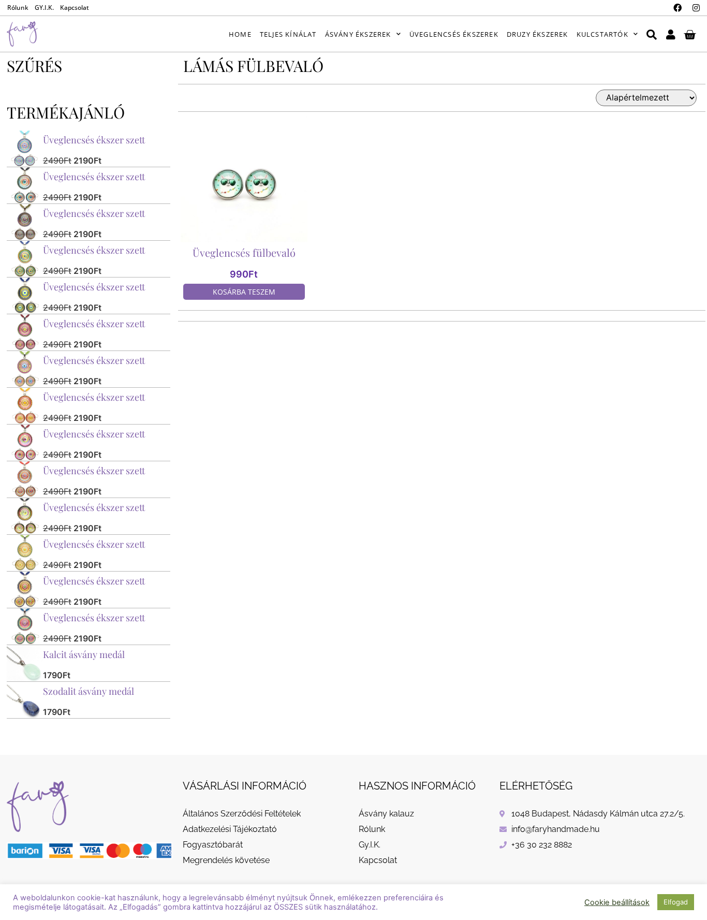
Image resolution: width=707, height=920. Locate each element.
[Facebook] (677, 8)
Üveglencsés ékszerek (453, 34)
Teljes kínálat (288, 34)
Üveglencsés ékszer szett (94, 140)
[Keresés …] (651, 34)
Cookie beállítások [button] (617, 902)
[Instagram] (696, 8)
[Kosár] (689, 34)
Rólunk (17, 7)
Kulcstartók (602, 34)
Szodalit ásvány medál (88, 691)
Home (240, 34)
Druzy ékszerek (537, 34)
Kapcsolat (74, 7)
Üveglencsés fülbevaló (244, 252)
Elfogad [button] (676, 902)
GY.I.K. (44, 7)
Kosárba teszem (244, 292)
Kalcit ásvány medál (84, 654)
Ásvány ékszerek (358, 34)
